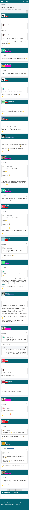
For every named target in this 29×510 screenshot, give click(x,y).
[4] (3, 353)
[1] (3, 349)
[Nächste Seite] (23, 490)
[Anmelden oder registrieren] (24, 1)
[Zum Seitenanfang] (26, 508)
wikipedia (3, 284)
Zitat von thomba (8, 166)
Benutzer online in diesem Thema (11, 492)
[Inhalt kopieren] (26, 347)
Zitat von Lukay (7, 408)
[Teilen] (27, 11)
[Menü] (27, 1)
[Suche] (20, 1)
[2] (3, 351)
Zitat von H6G (7, 25)
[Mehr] (26, 21)
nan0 (7, 481)
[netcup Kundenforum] (7, 1)
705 (13, 490)
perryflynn (5, 73)
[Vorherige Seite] (5, 490)
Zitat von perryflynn (8, 89)
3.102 (20, 490)
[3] (3, 352)
